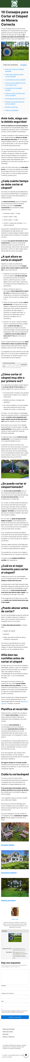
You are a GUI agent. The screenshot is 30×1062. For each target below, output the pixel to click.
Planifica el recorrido (11, 107)
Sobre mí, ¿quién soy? (9, 1036)
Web (2, 1001)
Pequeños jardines (7, 845)
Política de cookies (8, 1031)
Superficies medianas (9, 873)
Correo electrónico (8, 993)
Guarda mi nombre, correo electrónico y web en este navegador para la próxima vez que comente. (14, 1011)
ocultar (23, 65)
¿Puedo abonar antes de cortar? (15, 98)
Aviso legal (5, 1034)
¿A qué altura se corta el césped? (15, 79)
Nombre (4, 985)
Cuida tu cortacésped (11, 110)
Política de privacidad (9, 1029)
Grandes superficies (8, 900)
